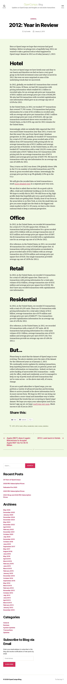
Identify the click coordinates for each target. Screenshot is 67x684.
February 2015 (8, 571)
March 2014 (7, 585)
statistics (45, 426)
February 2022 (8, 529)
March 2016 (7, 561)
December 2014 (9, 576)
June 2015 (7, 566)
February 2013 (8, 605)
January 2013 (8, 607)
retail (35, 426)
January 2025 (8, 515)
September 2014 (9, 581)
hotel (21, 426)
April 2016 (7, 559)
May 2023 (6, 522)
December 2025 (9, 512)
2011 (13, 426)
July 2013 (6, 595)
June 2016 (7, 554)
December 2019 (9, 539)
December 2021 (9, 532)
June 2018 (7, 544)
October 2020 (8, 534)
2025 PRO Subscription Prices (13, 491)
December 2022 (9, 524)
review (40, 426)
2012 (17, 426)
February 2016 (8, 563)
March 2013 (7, 603)
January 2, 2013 (40, 31)
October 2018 (8, 542)
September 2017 (9, 546)
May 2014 (6, 583)
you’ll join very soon (41, 404)
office (25, 426)
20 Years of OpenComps (12, 480)
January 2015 (8, 573)
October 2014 (8, 578)
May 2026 (6, 510)
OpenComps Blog (15, 679)
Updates (6, 632)
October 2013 (8, 593)
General (33, 19)
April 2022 (7, 527)
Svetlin (28, 31)
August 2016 (7, 551)
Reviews (6, 625)
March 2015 (7, 568)
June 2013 (7, 598)
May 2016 (6, 556)
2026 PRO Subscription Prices (13, 483)
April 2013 (7, 600)
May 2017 (6, 549)
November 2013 (9, 590)
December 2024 (9, 517)
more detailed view (22, 184)
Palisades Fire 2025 (10, 487)
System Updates (9, 627)
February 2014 (8, 588)
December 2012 (9, 610)
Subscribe (9, 664)
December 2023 (9, 520)
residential (30, 426)
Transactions (8, 630)
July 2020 (6, 537)
